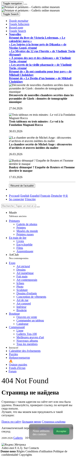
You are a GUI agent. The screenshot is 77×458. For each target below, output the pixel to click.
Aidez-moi (8, 448)
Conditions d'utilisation (39, 451)
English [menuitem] (24, 195)
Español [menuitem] (35, 195)
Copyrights (25, 454)
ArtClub (18, 256)
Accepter (61, 431)
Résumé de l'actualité (22, 185)
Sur (26, 448)
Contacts (34, 448)
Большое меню (31, 421)
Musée (18, 214)
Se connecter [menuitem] (16, 199)
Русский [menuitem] (14, 195)
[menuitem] (65, 195)
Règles (21, 451)
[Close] (38, 206)
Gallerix (18, 437)
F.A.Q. (19, 448)
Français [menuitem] (45, 195)
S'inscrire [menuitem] (30, 199)
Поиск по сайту (11, 421)
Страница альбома (53, 421)
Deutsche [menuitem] (56, 195)
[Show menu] (25, 4)
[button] (18, 20)
